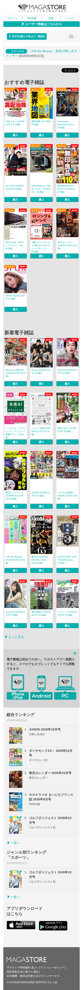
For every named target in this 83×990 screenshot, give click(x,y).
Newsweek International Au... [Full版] (67, 124)
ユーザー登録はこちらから (43, 24)
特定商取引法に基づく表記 (23, 971)
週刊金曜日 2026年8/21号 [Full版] (41, 613)
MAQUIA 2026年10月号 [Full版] (67, 371)
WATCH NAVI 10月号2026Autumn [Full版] (67, 560)
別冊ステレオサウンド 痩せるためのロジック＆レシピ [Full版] (41, 247)
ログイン (13, 18)
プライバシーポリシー (51, 967)
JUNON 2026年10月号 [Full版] (40, 494)
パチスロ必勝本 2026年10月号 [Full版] (67, 495)
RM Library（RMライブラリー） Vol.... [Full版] (15, 245)
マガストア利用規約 (19, 967)
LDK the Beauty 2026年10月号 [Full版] (15, 560)
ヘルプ (70, 18)
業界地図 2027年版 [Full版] (41, 123)
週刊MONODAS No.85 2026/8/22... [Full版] (67, 189)
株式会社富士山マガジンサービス (40, 975)
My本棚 (31, 18)
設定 (51, 18)
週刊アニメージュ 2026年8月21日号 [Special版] (15, 495)
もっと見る (16, 637)
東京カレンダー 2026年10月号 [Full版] (67, 245)
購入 (15, 135)
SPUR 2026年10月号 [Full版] (15, 297)
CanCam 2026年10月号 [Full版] (15, 613)
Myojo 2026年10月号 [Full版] (40, 371)
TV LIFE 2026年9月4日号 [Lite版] (14, 187)
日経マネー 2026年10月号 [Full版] (15, 123)
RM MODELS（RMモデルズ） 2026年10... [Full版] (41, 189)
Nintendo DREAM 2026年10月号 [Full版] (15, 373)
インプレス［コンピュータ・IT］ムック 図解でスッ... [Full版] (15, 433)
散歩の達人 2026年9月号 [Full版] (67, 429)
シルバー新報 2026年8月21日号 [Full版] (41, 431)
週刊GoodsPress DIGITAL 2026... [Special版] (39, 560)
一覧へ (15, 843)
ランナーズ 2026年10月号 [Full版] (67, 613)
